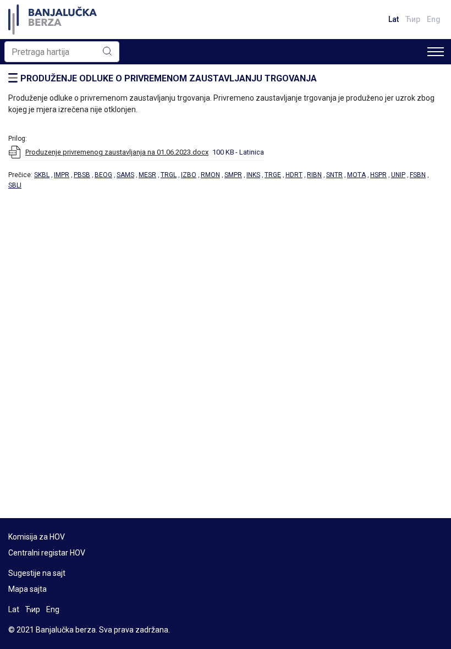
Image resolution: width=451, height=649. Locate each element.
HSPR (378, 175)
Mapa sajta (27, 589)
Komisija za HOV (36, 536)
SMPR (233, 175)
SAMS (125, 175)
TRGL (169, 175)
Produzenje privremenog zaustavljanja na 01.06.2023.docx (116, 152)
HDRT (293, 175)
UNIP (398, 175)
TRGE (273, 175)
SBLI (14, 185)
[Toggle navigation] (435, 51)
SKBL (42, 175)
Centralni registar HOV (46, 552)
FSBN (418, 175)
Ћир (412, 19)
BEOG (103, 175)
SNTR (334, 175)
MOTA (356, 175)
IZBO (188, 175)
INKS (253, 175)
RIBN (314, 175)
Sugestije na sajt (36, 573)
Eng (434, 19)
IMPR (61, 175)
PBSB (82, 175)
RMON (210, 175)
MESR (147, 175)
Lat (393, 19)
